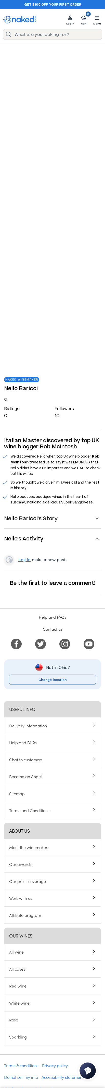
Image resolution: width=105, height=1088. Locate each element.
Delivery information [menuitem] (28, 725)
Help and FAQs (52, 617)
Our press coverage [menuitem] (27, 881)
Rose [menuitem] (13, 1019)
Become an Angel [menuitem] (25, 776)
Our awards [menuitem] (20, 864)
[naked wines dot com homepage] (19, 19)
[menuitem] (16, 643)
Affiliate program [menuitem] (25, 915)
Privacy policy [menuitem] (55, 1065)
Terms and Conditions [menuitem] (29, 810)
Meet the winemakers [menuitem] (29, 847)
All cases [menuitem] (17, 969)
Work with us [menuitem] (20, 898)
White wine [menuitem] (19, 1003)
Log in (24, 559)
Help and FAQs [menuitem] (23, 742)
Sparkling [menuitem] (18, 1037)
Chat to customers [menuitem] (26, 759)
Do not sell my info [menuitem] (21, 1077)
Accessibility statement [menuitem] (63, 1077)
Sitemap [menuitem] (17, 793)
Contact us (52, 629)
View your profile (9, 560)
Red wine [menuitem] (18, 986)
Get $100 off (36, 5)
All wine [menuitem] (16, 952)
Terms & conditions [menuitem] (21, 1065)
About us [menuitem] (19, 831)
